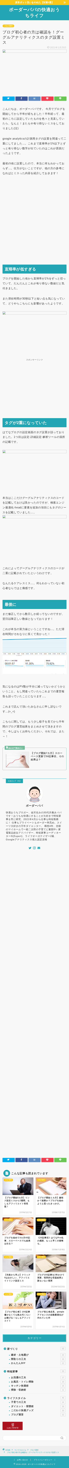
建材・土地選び (37, 1355)
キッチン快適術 (37, 1385)
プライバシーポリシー (43, 1460)
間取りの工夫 (37, 1359)
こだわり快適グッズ (37, 1410)
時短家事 (35, 1371)
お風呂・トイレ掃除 (37, 1381)
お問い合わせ (22, 1460)
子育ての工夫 (37, 1402)
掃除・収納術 (37, 1390)
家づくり (35, 1348)
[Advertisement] (34, 223)
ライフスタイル (35, 1398)
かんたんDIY (37, 1363)
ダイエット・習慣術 (37, 1406)
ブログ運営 (8, 26)
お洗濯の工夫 (37, 1377)
